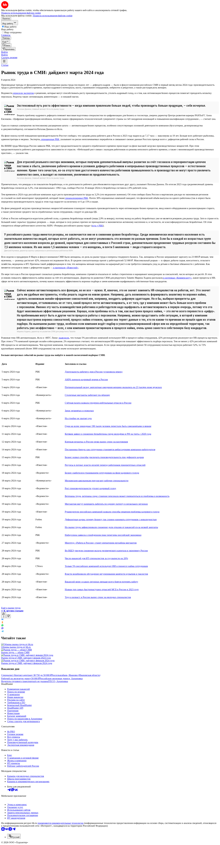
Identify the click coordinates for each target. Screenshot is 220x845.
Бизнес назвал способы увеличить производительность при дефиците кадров (104, 457)
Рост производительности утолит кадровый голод (90, 488)
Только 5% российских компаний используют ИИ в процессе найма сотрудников (106, 566)
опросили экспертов (23, 93)
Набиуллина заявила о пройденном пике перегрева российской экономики (103, 535)
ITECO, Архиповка (58, 681)
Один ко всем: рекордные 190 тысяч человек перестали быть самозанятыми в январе (108, 426)
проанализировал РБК (76, 198)
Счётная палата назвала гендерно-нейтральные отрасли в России (98, 403)
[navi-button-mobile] (4, 61)
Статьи (4, 65)
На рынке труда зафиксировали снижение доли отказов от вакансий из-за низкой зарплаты (111, 527)
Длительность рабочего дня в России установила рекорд (93, 371)
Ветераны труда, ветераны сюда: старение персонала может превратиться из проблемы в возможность (117, 496)
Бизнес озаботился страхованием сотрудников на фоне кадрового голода (102, 473)
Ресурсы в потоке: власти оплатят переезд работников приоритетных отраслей (105, 465)
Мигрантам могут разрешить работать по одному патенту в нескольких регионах (106, 504)
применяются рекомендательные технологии (61, 823)
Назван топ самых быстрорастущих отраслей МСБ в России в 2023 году (102, 589)
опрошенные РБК (50, 139)
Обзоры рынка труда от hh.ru (16, 647)
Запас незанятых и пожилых (79, 410)
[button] (4, 52)
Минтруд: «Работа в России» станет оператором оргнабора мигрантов (101, 543)
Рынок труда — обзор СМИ (15, 652)
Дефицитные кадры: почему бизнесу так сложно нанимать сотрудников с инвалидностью (111, 519)
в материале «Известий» (65, 267)
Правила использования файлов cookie (52, 15)
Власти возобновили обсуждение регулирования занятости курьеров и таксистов (106, 574)
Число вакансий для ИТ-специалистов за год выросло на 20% (96, 558)
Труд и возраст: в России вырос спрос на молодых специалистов (98, 597)
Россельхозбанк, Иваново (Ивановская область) (76, 675)
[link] (6, 45)
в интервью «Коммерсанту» (177, 278)
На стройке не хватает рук (78, 418)
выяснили (63, 338)
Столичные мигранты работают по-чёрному (87, 395)
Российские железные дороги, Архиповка (61, 678)
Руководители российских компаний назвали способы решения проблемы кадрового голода (112, 511)
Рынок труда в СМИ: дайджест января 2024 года (26, 658)
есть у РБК (97, 225)
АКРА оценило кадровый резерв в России (86, 379)
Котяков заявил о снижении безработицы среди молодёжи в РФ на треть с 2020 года (108, 434)
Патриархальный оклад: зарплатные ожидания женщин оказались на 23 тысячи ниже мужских (113, 387)
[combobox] (14, 836)
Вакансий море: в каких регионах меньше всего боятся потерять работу (101, 581)
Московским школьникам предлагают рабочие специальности (96, 480)
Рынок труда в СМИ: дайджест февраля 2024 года (26, 663)
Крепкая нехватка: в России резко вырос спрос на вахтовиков (96, 441)
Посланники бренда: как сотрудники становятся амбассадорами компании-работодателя (110, 449)
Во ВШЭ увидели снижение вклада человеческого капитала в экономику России (106, 550)
